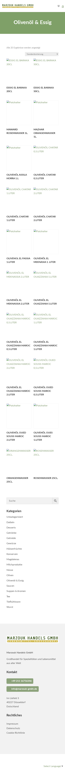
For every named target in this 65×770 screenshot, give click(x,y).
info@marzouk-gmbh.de (24, 689)
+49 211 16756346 (21, 681)
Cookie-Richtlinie (15, 733)
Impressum (12, 724)
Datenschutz (13, 728)
